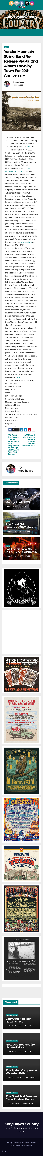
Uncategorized (11, 1015)
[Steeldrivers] (21, 674)
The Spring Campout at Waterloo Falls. (21, 1072)
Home (4, 1151)
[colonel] (21, 588)
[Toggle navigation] (39, 33)
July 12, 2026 (13, 1103)
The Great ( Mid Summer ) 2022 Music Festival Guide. (20, 527)
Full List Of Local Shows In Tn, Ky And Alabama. (21, 550)
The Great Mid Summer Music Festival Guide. (21, 1098)
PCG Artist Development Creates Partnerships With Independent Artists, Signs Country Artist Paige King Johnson (14, 444)
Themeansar (27, 1145)
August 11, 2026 (15, 1077)
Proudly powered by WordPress (18, 1142)
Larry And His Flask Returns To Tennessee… (18, 1021)
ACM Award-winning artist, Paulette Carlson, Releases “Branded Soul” (28, 440)
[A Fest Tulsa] (21, 863)
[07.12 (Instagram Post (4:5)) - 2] (21, 958)
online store (26, 242)
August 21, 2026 (15, 1025)
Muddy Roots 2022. (18, 502)
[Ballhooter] (21, 770)
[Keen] (21, 719)
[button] (31, 33)
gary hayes (19, 82)
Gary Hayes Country (21, 17)
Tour (29, 147)
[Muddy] (21, 908)
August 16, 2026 (15, 1051)
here (18, 377)
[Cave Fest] (21, 820)
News (6, 47)
